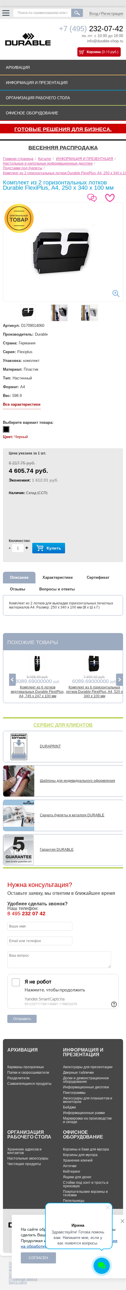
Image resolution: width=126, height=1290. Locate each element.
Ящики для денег (77, 1177)
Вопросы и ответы (57, 589)
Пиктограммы (74, 1093)
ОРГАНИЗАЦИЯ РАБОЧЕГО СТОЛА (38, 98)
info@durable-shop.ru (105, 41)
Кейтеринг (71, 1171)
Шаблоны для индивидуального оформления (77, 781)
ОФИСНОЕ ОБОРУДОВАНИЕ (32, 113)
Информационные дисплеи (86, 1087)
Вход (93, 13)
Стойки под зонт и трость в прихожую (85, 1184)
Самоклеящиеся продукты (29, 1084)
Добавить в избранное (111, 198)
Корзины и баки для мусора (86, 1149)
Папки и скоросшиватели (28, 1073)
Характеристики (57, 577)
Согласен (38, 1258)
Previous (12, 680)
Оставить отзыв (93, 196)
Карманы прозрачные (25, 1067)
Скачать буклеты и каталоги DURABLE (72, 815)
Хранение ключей (78, 1160)
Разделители (18, 1078)
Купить (54, 548)
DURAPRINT (50, 746)
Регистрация (112, 13)
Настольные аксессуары (27, 1158)
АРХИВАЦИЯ (18, 67)
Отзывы (17, 589)
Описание (19, 577)
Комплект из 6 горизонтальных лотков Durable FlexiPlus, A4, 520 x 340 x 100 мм (94, 691)
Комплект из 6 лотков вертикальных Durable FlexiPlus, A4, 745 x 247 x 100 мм (37, 691)
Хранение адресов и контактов (24, 1151)
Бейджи (69, 1107)
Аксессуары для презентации (88, 1067)
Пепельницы (73, 1201)
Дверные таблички (78, 1073)
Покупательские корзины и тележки (85, 1193)
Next (119, 680)
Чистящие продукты (24, 1164)
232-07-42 (91, 28)
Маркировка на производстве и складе (87, 1120)
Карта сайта (18, 1282)
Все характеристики (21, 404)
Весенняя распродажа (63, 148)
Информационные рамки (84, 1113)
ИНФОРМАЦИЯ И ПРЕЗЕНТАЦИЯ (36, 83)
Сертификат (98, 577)
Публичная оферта (23, 1279)
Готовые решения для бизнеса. (63, 129)
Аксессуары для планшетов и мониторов (87, 1100)
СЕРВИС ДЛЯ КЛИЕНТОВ (63, 725)
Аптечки (69, 1166)
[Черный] (6, 429)
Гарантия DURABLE (57, 850)
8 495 (26, 913)
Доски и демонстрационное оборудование (86, 1080)
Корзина (94, 52)
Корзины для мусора (80, 1155)
